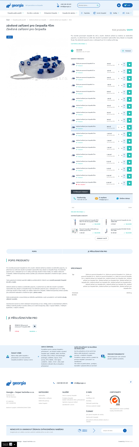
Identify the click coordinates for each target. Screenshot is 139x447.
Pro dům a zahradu (33, 13)
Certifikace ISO (90, 398)
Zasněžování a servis (68, 404)
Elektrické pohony (44, 401)
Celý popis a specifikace (78, 43)
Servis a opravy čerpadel (69, 395)
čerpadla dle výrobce (69, 13)
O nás (128, 13)
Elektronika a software (45, 398)
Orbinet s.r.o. (129, 441)
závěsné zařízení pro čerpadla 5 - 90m (60, 20)
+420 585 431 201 (82, 199)
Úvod (7, 20)
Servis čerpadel (101, 13)
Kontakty (88, 401)
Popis (34, 251)
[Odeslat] (125, 430)
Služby (115, 13)
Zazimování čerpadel (92, 417)
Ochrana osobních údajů (93, 406)
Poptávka (87, 13)
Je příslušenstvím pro (97, 251)
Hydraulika (42, 395)
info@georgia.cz (103, 199)
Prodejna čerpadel (67, 398)
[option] (37, 67)
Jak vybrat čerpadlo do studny (95, 414)
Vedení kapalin (43, 403)
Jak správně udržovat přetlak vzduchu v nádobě (97, 421)
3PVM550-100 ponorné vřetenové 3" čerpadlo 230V (22, 326)
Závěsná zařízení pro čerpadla (37, 20)
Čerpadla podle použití (15, 13)
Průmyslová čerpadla (50, 13)
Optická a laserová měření (70, 402)
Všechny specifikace (77, 211)
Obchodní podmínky (92, 403)
